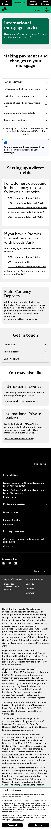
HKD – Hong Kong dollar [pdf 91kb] (25, 203)
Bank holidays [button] (11, 360)
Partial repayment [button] (13, 83)
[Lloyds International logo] (4, 9)
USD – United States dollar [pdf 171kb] (27, 267)
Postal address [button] (11, 353)
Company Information (13, 755)
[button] (46, 9)
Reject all (39, 825)
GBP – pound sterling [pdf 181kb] (24, 198)
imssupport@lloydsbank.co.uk (22, 319)
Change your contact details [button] (19, 114)
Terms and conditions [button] (15, 121)
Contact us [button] (10, 345)
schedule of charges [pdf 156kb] (26, 131)
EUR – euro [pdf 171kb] (19, 262)
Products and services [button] (20, 504)
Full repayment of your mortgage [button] (22, 90)
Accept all (12, 825)
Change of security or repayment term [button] (22, 106)
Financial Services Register (31, 698)
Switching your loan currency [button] (20, 97)
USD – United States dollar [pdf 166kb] (27, 208)
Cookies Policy (18, 820)
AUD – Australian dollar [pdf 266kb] (26, 212)
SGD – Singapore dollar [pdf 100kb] (25, 217)
